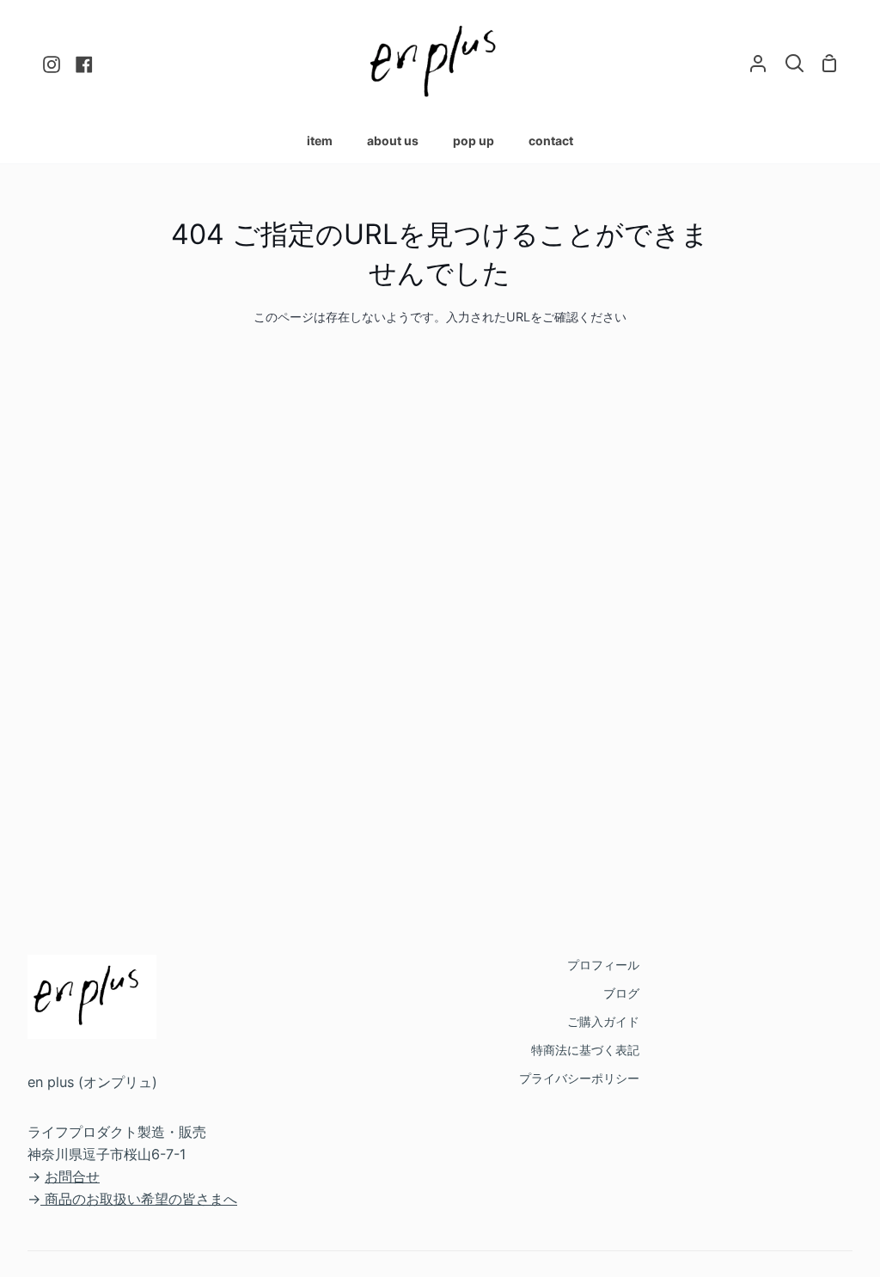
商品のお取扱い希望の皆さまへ (141, 1198)
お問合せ (72, 1176)
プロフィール (603, 964)
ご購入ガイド (603, 1021)
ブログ (621, 993)
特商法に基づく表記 (585, 1049)
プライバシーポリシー (579, 1078)
